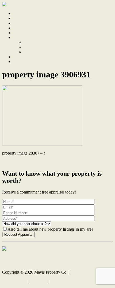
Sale (16, 18)
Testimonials (34, 52)
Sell (16, 28)
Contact (19, 61)
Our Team (32, 47)
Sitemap (57, 281)
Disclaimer (38, 281)
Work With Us (25, 56)
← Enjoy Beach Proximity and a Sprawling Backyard (47, 162)
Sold (17, 23)
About (18, 37)
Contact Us (11, 254)
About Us (32, 42)
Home (18, 13)
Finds (17, 32)
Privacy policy (14, 281)
